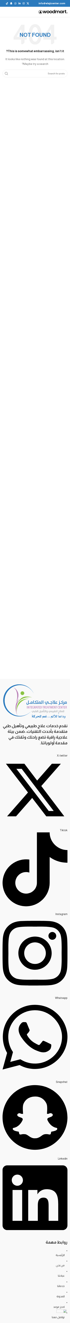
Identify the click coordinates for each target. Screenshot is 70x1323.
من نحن (60, 1265)
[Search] (6, 73)
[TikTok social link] (7, 3)
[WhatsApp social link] (15, 3)
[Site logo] (53, 11)
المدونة (61, 1296)
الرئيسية (60, 1255)
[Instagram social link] (24, 3)
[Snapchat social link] (11, 3)
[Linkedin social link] (20, 3)
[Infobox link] (52, 3)
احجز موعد (59, 1306)
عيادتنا (61, 1275)
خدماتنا (61, 1286)
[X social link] (28, 3)
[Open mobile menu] (2, 11)
